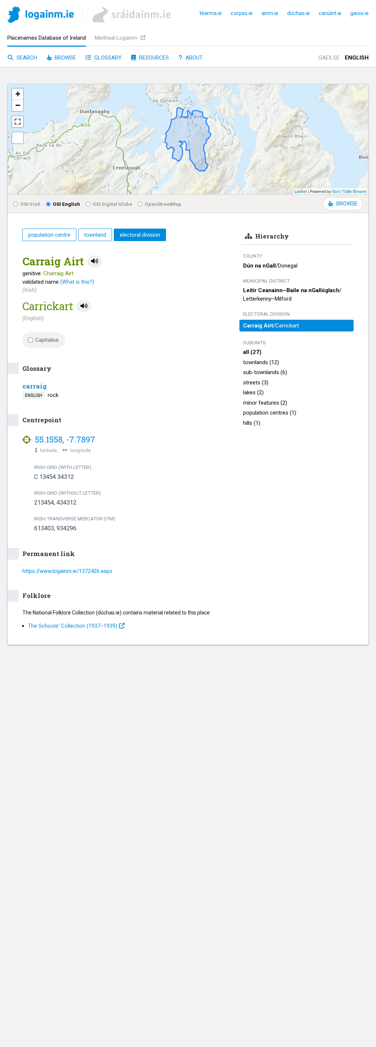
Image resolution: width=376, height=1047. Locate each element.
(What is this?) (77, 282)
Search (26, 57)
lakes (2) (253, 392)
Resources (153, 57)
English (357, 57)
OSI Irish (30, 204)
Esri (335, 191)
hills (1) (251, 423)
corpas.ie (242, 13)
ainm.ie (269, 13)
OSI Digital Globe (112, 204)
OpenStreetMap (163, 204)
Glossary (107, 57)
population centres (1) (269, 412)
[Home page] (40, 16)
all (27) (252, 352)
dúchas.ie (298, 13)
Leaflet (300, 191)
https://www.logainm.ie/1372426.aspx (67, 571)
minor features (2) (265, 402)
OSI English (66, 204)
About (193, 57)
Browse (64, 57)
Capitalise (47, 340)
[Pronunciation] (94, 261)
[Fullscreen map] (17, 121)
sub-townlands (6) (265, 372)
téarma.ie (210, 13)
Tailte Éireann (354, 191)
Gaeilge (329, 57)
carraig (34, 386)
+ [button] (17, 93)
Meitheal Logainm (117, 38)
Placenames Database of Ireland (46, 38)
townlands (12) (261, 362)
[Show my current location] (17, 137)
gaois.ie (359, 13)
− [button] (17, 105)
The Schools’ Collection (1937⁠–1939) (72, 626)
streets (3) (255, 382)
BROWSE (347, 203)
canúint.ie (330, 13)
